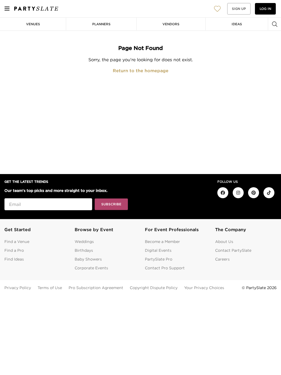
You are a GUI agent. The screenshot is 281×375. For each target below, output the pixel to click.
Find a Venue (16, 241)
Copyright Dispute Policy (154, 288)
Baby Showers (88, 259)
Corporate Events (91, 268)
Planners (101, 24)
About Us (224, 241)
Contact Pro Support (165, 268)
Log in (265, 9)
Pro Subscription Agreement (96, 288)
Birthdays (84, 250)
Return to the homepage (140, 70)
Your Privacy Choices (204, 288)
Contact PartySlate (233, 250)
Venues (33, 24)
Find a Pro (14, 250)
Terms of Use (50, 288)
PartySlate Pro (158, 259)
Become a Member (162, 241)
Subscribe (111, 204)
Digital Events (158, 250)
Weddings (84, 241)
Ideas (237, 24)
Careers (222, 259)
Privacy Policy (17, 288)
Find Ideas (14, 259)
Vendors (170, 24)
